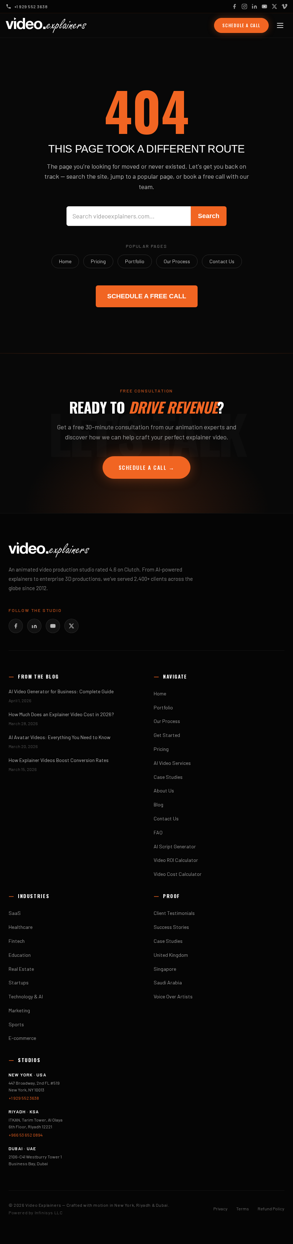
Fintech (17, 941)
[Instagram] (244, 6)
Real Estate (21, 969)
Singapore (165, 969)
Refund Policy (271, 1208)
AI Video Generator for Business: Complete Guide (61, 691)
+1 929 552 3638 (24, 1097)
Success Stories (171, 927)
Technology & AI (26, 996)
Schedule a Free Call (146, 296)
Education (20, 955)
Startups (19, 982)
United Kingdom (171, 955)
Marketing (19, 1010)
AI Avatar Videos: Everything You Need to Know (59, 737)
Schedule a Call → (147, 467)
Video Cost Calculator (178, 874)
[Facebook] (234, 6)
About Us (164, 790)
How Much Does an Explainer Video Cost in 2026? (61, 714)
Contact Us (221, 261)
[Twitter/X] (71, 626)
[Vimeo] (284, 6)
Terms (242, 1208)
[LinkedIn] (254, 6)
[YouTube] (264, 6)
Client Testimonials (174, 913)
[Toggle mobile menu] (280, 25)
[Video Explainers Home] (46, 25)
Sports (16, 1024)
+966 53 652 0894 (26, 1134)
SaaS (15, 913)
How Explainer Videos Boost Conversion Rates (59, 760)
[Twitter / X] (274, 6)
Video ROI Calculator (176, 860)
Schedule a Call (241, 25)
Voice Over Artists (173, 996)
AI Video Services (172, 763)
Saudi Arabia (168, 982)
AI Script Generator (175, 846)
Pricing (98, 261)
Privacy (220, 1208)
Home (65, 261)
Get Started (167, 735)
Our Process (177, 261)
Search (208, 216)
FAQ (158, 832)
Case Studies (168, 777)
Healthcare (21, 927)
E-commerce (22, 1038)
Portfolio (134, 261)
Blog (158, 804)
